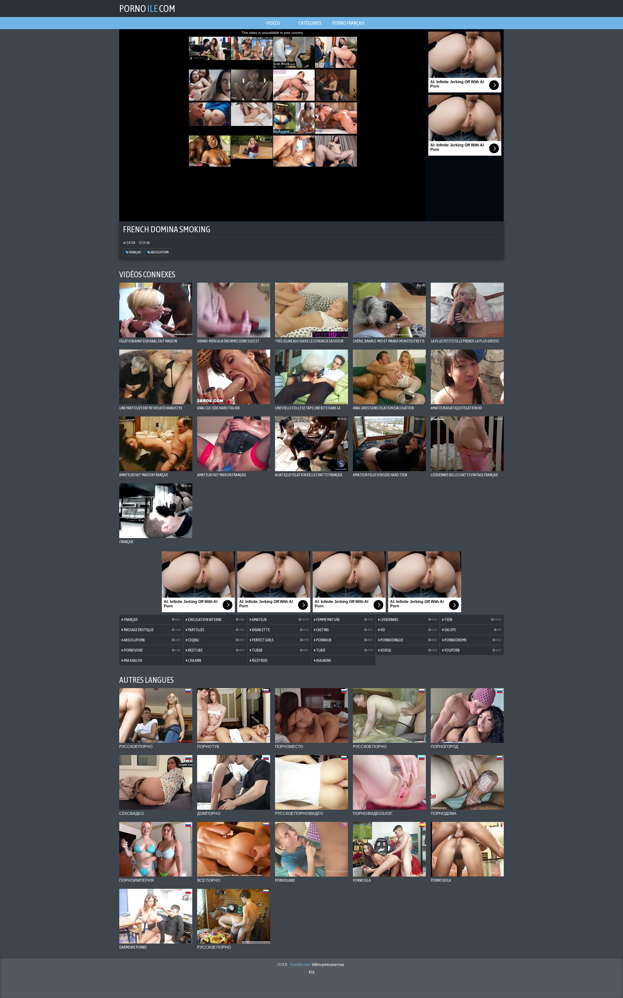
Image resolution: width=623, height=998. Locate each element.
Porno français (348, 23)
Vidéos (273, 23)
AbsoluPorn (159, 252)
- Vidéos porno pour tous (317, 964)
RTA (311, 972)
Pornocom (147, 8)
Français (134, 252)
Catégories (310, 23)
